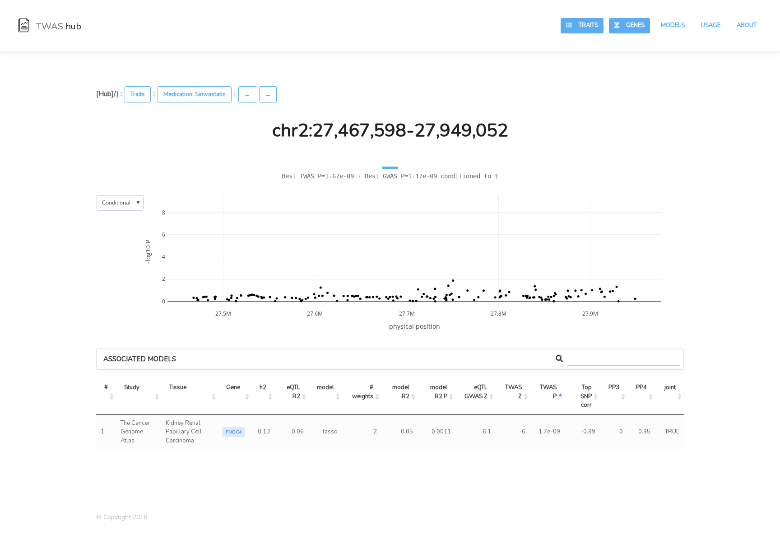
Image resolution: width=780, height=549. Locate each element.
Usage (710, 25)
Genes (632, 25)
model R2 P (439, 391)
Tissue (177, 387)
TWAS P (549, 391)
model (325, 387)
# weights (363, 391)
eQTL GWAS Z (476, 391)
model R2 (401, 391)
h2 (263, 387)
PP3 (613, 387)
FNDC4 (233, 432)
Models (673, 25)
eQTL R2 (294, 391)
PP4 (641, 387)
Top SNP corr (586, 396)
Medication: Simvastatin (194, 94)
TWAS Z (514, 391)
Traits (585, 25)
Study (131, 387)
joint (670, 387)
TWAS (57, 26)
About (747, 25)
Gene (233, 387)
